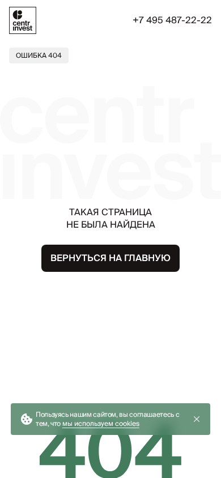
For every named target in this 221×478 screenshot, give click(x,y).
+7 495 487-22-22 (172, 20)
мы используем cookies (100, 423)
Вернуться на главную (110, 258)
